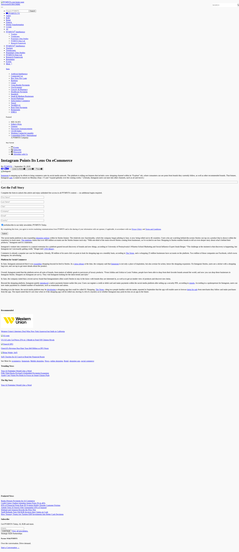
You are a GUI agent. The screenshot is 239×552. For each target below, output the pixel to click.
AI (7, 29)
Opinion (14, 126)
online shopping (56, 361)
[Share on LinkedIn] (6, 169)
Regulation (10, 59)
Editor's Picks (16, 124)
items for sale (192, 289)
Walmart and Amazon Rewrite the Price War (18, 510)
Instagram (5, 175)
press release (79, 264)
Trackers (14, 34)
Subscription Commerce (20, 101)
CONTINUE (6, 531)
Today (8, 16)
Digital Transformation (15, 25)
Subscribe (17, 150)
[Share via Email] (8, 169)
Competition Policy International (23, 135)
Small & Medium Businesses (22, 96)
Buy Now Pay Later (19, 78)
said (10, 178)
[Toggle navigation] (2, 7)
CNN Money (49, 249)
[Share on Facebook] (2, 169)
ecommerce (16, 361)
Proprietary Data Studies (19, 39)
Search (32, 11)
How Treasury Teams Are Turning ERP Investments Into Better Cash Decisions (32, 514)
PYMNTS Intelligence (15, 32)
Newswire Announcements (21, 129)
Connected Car (17, 76)
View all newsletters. (20, 531)
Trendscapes (15, 36)
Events (8, 62)
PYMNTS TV (14, 13)
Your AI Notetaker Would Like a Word (16, 371)
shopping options (42, 238)
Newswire (5, 4)
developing (51, 289)
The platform (26, 240)
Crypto (8, 27)
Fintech (9, 22)
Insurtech (14, 94)
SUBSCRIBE (14, 4)
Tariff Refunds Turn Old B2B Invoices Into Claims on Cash (24, 512)
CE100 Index (16, 131)
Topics (8, 69)
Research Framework (18, 43)
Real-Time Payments (19, 107)
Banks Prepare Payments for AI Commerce (18, 501)
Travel (13, 103)
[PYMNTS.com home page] (12, 2)
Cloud (13, 83)
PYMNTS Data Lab (18, 41)
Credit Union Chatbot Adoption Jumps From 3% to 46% (23, 503)
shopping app (74, 361)
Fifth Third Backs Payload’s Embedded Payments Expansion (25, 373)
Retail (8, 20)
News (47, 361)
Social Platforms (17, 98)
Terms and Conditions (153, 229)
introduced (44, 283)
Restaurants (15, 110)
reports (192, 283)
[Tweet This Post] (4, 169)
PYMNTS (8, 166)
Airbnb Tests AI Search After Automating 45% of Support (24, 508)
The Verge (130, 253)
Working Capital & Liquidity (22, 133)
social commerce (87, 361)
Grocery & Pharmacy (19, 89)
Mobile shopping (37, 361)
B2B (8, 18)
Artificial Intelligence (19, 74)
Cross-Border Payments (20, 85)
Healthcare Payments (19, 92)
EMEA (14, 112)
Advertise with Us (20, 154)
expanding (37, 264)
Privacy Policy (137, 229)
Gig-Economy (16, 87)
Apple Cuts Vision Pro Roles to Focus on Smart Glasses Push (25, 375)
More (8, 64)
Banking (14, 80)
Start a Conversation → (10, 548)
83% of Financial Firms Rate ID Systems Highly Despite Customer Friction (30, 505)
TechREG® (15, 105)
